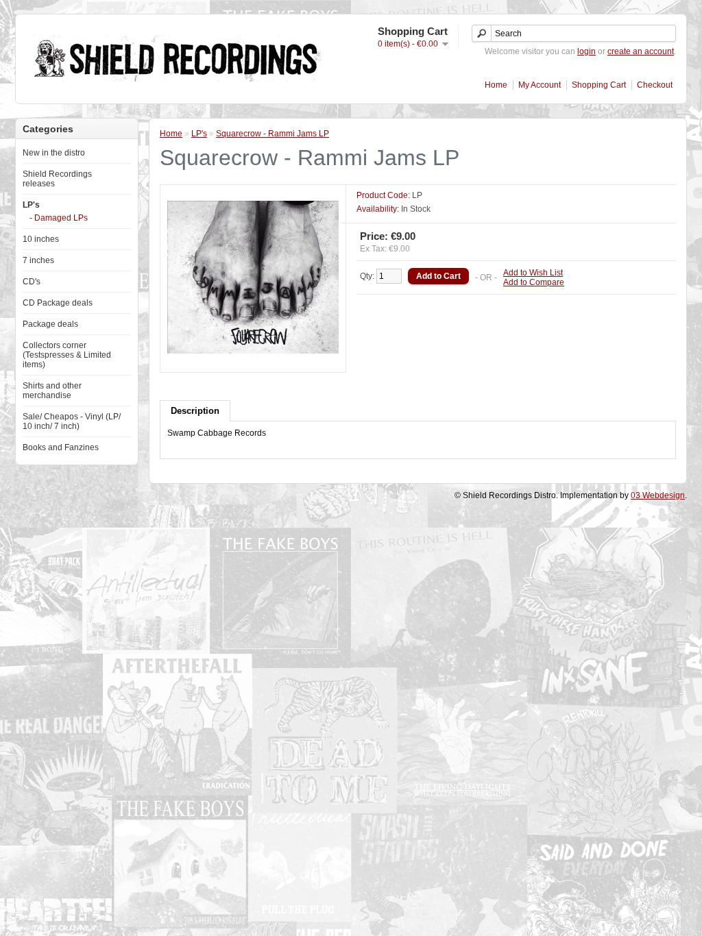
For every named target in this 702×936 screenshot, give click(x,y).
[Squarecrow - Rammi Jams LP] (253, 360)
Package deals (50, 324)
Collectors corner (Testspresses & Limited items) (67, 355)
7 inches (38, 260)
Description (195, 411)
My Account (539, 85)
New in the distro (54, 153)
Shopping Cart (599, 85)
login (586, 51)
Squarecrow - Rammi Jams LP (272, 133)
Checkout (655, 85)
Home (496, 85)
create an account (640, 51)
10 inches (41, 239)
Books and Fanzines (61, 447)
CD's (31, 281)
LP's (31, 205)
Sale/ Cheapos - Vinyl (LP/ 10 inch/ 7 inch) (72, 421)
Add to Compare (533, 282)
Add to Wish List (533, 273)
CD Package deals (58, 303)
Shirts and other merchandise (52, 390)
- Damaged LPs (58, 218)
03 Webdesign (658, 495)
